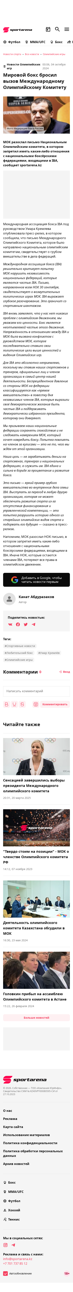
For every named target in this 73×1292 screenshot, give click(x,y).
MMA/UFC (37, 42)
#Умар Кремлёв (49, 653)
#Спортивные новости (20, 646)
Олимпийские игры (54, 54)
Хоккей (14, 1210)
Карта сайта (13, 1127)
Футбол (14, 42)
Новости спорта (12, 54)
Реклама (10, 1119)
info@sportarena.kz (17, 1259)
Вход (66, 672)
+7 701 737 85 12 (15, 1263)
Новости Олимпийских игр (23, 66)
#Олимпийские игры (19, 660)
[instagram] (5, 1245)
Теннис (14, 1219)
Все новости (32, 54)
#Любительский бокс (19, 653)
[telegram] (13, 1245)
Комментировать (55, 704)
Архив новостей (16, 1164)
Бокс (58, 42)
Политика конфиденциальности (30, 1143)
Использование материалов (26, 1135)
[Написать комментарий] (36, 691)
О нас (7, 1111)
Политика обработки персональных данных (33, 1153)
